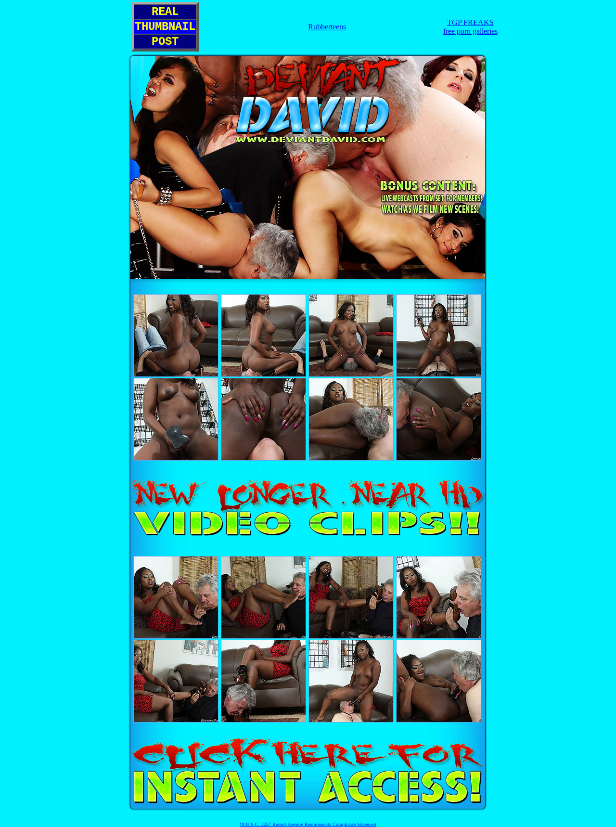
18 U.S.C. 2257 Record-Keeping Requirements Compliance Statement (308, 824)
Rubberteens (327, 27)
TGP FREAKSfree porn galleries (470, 26)
